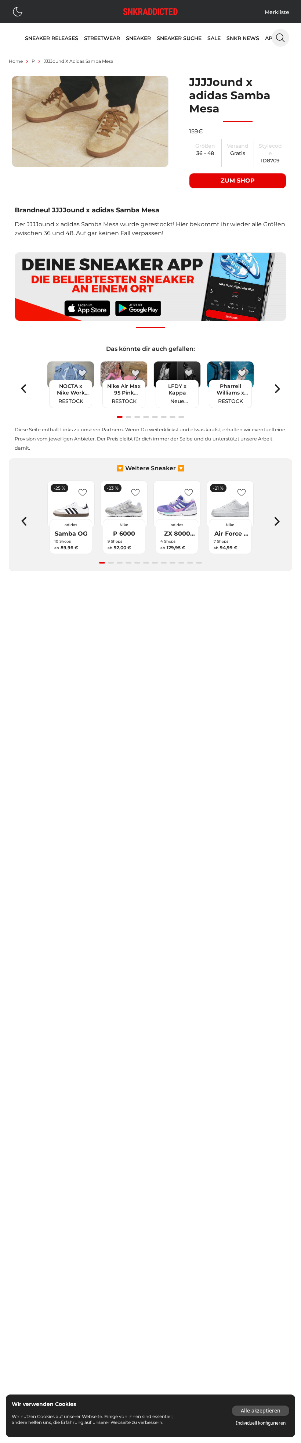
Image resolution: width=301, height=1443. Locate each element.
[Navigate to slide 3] (137, 417)
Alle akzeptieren (260, 1410)
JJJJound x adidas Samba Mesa (78, 61)
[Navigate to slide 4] (146, 417)
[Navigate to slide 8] (181, 417)
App (270, 38)
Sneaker (138, 38)
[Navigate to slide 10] (181, 563)
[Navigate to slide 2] (128, 417)
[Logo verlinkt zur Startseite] (150, 11)
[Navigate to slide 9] (172, 563)
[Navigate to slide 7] (172, 417)
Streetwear (102, 38)
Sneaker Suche (179, 38)
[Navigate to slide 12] (199, 563)
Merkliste (277, 12)
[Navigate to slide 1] (119, 417)
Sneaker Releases (51, 38)
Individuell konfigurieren (261, 1423)
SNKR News (242, 38)
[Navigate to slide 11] (190, 563)
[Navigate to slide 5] (154, 417)
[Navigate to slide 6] (163, 417)
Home (16, 61)
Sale (214, 38)
